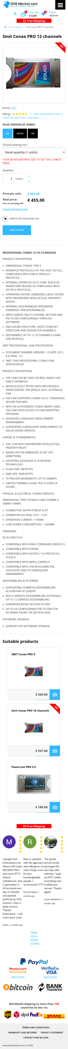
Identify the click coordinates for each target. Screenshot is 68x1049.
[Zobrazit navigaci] (60, 5)
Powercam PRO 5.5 (24, 767)
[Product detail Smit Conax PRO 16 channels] (34, 731)
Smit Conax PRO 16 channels (30, 710)
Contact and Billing (35, 1037)
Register (54, 15)
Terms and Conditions (35, 1027)
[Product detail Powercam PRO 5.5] (34, 788)
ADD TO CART (17, 230)
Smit (13, 108)
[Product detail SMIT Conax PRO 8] (34, 675)
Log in (53, 12)
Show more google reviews (34, 937)
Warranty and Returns (22, 1032)
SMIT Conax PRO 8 (23, 654)
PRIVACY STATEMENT (52, 1032)
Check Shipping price (15, 209)
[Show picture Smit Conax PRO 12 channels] (34, 73)
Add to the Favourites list (24, 218)
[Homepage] (20, 4)
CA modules (16, 27)
